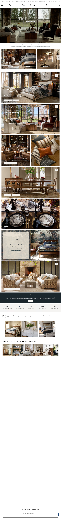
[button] (10, 5)
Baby (3, 1)
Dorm (13, 1)
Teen (10, 1)
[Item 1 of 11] (30, 329)
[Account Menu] (46, 5)
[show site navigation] (4, 5)
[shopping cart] (59, 5)
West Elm (48, 1)
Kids (7, 1)
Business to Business (20, 1)
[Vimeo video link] (30, 25)
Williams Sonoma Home (40, 1)
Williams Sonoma (30, 1)
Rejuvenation (54, 1)
